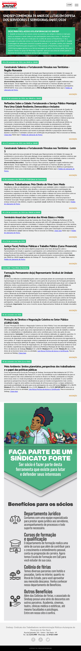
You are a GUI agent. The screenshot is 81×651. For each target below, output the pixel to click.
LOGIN (69, 5)
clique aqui (58, 231)
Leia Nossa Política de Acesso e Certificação (53, 351)
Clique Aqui (8, 135)
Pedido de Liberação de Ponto (31, 135)
